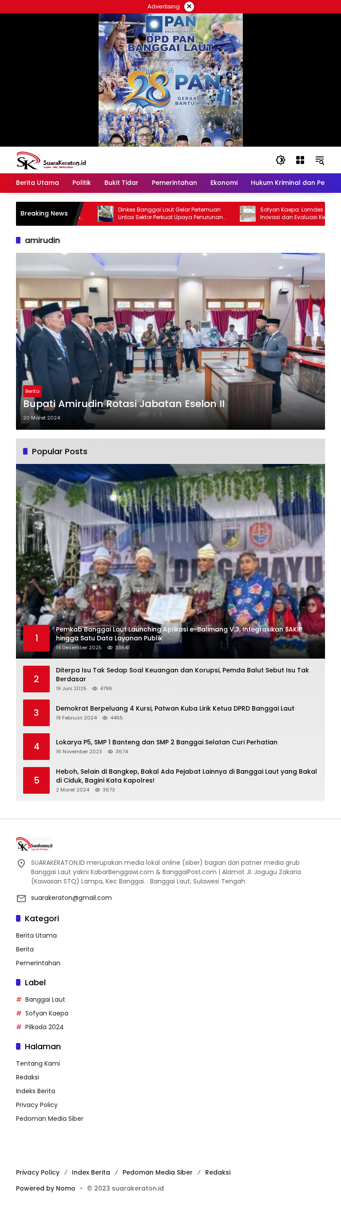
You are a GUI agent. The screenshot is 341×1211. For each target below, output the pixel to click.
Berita (32, 391)
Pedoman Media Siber (49, 1118)
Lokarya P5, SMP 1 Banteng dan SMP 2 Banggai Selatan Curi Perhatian (167, 742)
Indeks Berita (35, 1091)
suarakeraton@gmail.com (71, 897)
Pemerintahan (38, 963)
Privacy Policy (37, 1104)
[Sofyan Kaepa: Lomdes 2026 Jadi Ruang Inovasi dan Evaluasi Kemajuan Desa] (222, 214)
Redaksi (27, 1077)
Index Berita (91, 1172)
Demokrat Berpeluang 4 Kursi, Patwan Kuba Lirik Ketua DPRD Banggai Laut (175, 708)
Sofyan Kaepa (46, 1013)
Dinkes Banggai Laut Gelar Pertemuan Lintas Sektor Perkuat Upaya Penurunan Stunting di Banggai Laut (145, 213)
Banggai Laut (45, 999)
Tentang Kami (38, 1063)
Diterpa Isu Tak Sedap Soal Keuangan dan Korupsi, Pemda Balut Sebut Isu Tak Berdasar (182, 674)
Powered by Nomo (45, 1188)
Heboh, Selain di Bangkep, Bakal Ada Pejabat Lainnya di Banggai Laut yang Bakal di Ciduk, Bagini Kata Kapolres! (186, 776)
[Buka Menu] (300, 160)
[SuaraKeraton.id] (51, 159)
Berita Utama (36, 935)
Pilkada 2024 (44, 1027)
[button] (280, 160)
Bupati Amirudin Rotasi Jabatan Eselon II (124, 404)
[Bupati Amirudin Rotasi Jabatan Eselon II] (170, 341)
